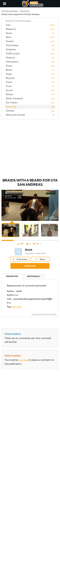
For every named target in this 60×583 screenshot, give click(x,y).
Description (12, 276)
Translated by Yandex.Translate (44, 314)
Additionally (33, 276)
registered (24, 360)
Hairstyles (17, 307)
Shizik (28, 250)
